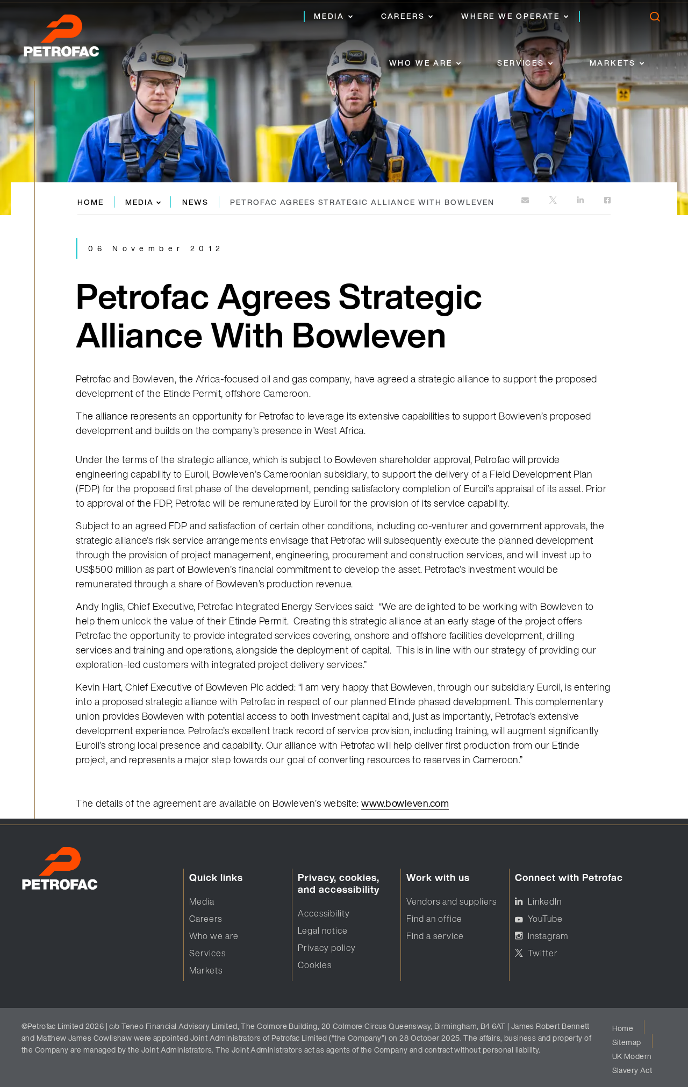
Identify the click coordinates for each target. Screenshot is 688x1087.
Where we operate (510, 16)
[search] (654, 19)
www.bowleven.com (405, 803)
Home (90, 202)
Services (520, 62)
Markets (613, 62)
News (195, 202)
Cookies (315, 964)
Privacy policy (327, 947)
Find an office (434, 918)
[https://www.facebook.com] (607, 201)
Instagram (548, 935)
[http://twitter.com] (553, 201)
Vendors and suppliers (451, 901)
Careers (403, 16)
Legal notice (323, 930)
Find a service (435, 935)
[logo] (72, 39)
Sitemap (626, 1042)
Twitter (543, 953)
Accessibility (324, 913)
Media (329, 16)
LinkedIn (545, 901)
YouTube (545, 918)
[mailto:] (526, 201)
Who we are (421, 62)
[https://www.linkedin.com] (581, 201)
